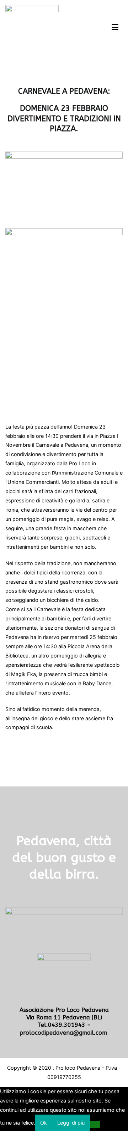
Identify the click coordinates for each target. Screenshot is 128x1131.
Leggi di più (71, 1123)
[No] (95, 1124)
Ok (43, 1123)
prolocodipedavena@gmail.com (64, 1032)
